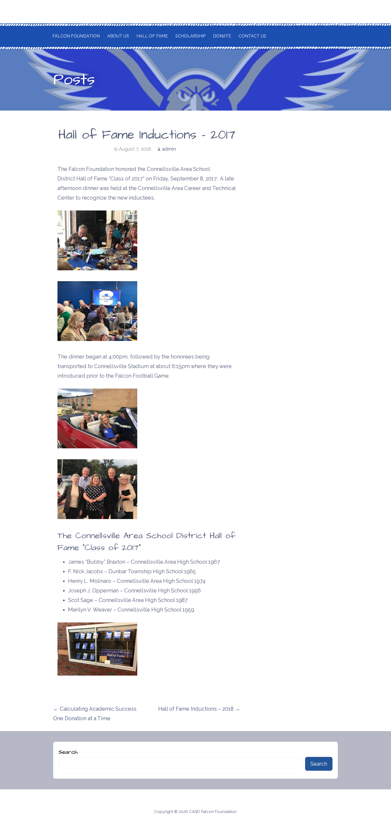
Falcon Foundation (76, 36)
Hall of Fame (152, 36)
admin (169, 149)
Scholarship (190, 36)
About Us (118, 36)
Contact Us (252, 36)
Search (68, 752)
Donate (222, 36)
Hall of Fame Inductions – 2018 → (199, 709)
